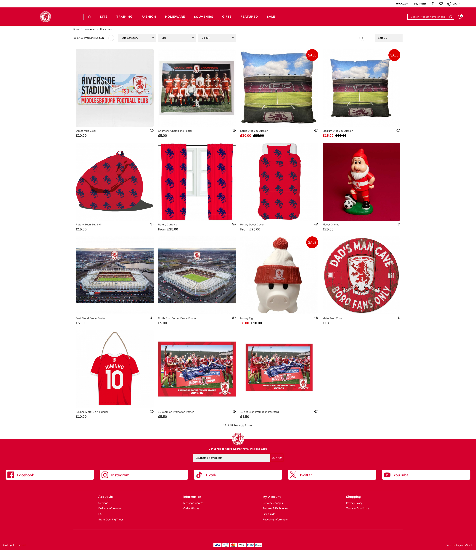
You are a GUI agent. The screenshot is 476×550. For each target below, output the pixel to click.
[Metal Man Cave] (362, 275)
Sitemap (103, 503)
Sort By (382, 37)
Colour (205, 37)
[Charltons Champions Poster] (197, 88)
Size (164, 37)
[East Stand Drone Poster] (115, 275)
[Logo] (45, 16)
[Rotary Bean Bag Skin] (115, 182)
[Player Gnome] (362, 182)
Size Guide (269, 514)
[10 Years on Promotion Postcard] (279, 369)
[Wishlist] (441, 4)
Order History (191, 508)
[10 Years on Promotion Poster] (197, 369)
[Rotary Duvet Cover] (279, 182)
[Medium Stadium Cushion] (362, 88)
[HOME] (89, 16)
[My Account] (449, 3)
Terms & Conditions (357, 508)
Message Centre (193, 503)
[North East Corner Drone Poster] (197, 275)
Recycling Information (275, 519)
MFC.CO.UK (402, 3)
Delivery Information (110, 508)
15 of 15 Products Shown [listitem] (88, 37)
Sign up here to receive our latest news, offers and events (238, 448)
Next (362, 38)
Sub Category (130, 37)
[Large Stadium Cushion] (279, 88)
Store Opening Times (110, 519)
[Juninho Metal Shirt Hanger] (115, 369)
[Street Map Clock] (115, 88)
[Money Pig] (279, 275)
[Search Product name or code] (451, 17)
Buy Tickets (420, 3)
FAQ (101, 514)
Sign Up (277, 457)
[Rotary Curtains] (197, 182)
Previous (111, 38)
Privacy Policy (354, 503)
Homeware (89, 29)
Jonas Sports (466, 544)
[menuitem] (137, 38)
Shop (76, 29)
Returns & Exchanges (275, 508)
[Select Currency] (433, 4)
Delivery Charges (273, 503)
